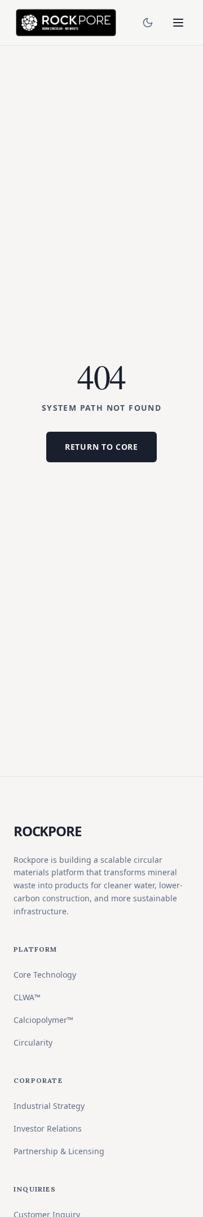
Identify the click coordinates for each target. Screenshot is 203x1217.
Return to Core (101, 446)
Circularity (33, 1042)
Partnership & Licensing (59, 1151)
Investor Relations (48, 1128)
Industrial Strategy (49, 1105)
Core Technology (45, 974)
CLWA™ (27, 997)
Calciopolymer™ (43, 1019)
